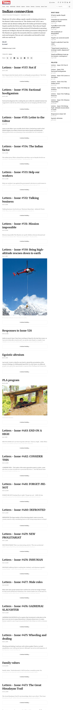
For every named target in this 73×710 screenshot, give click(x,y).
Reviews (33, 6)
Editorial (18, 6)
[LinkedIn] (67, 2)
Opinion (23, 6)
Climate (28, 6)
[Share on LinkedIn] (17, 58)
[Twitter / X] (60, 2)
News (7, 6)
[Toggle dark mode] (69, 6)
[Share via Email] (31, 58)
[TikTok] (70, 2)
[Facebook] (58, 2)
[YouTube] (63, 2)
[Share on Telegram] (24, 58)
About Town (44, 6)
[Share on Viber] (28, 58)
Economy (38, 6)
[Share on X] (7, 58)
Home (3, 6)
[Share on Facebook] (10, 58)
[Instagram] (65, 2)
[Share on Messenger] (14, 58)
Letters (10, 54)
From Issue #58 (18, 15)
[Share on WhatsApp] (21, 58)
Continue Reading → (25, 81)
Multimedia (12, 6)
